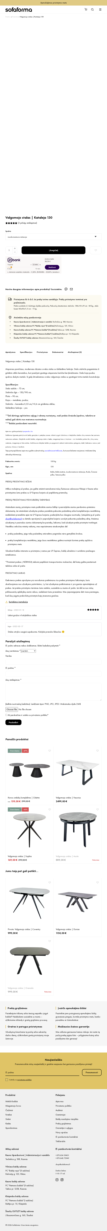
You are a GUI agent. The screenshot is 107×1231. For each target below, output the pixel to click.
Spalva (8, 231)
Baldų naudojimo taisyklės (67, 1119)
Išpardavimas (11, 1128)
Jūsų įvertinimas (13, 650)
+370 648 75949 (62, 1158)
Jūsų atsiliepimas (13, 679)
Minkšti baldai (11, 1101)
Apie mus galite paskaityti (19, 431)
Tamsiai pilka (60, 474)
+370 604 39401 (62, 1155)
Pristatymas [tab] (42, 352)
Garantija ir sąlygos (64, 1128)
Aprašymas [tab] (10, 352)
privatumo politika (39, 715)
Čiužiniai (9, 1110)
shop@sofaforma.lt (63, 1164)
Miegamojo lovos (13, 1105)
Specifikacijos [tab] (26, 352)
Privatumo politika (63, 1105)
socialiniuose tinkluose (53, 450)
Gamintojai (60, 1114)
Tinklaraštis (60, 1141)
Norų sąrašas (62, 1132)
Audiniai (59, 1110)
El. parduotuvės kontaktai (67, 1136)
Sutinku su (20, 1080)
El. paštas (10, 667)
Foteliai (8, 1114)
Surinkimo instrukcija (18, 601)
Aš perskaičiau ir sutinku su (28, 715)
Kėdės (8, 1123)
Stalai (8, 1119)
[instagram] (62, 1179)
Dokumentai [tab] (57, 352)
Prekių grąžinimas (63, 1123)
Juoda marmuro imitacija (75, 472)
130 (52, 466)
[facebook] (57, 1179)
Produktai (15, 17)
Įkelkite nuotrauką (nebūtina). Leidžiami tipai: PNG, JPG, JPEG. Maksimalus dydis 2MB (43, 704)
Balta (52, 472)
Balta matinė (60, 472)
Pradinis (8, 17)
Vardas (8, 655)
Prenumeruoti (92, 1072)
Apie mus (60, 1101)
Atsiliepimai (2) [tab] (75, 352)
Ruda (88, 472)
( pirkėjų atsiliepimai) (27, 222)
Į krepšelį (53, 250)
